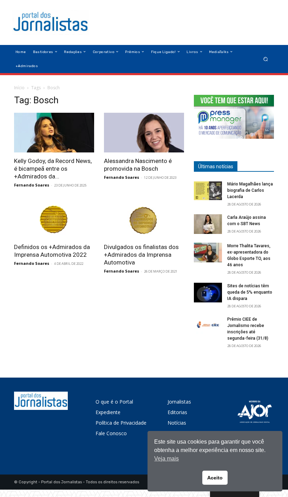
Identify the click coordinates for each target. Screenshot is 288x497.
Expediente (108, 412)
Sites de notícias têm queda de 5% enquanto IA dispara (249, 292)
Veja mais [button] (166, 459)
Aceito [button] (215, 477)
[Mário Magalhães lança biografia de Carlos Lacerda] (208, 191)
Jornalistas (179, 401)
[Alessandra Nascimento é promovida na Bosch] (144, 132)
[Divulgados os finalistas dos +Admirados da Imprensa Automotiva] (144, 219)
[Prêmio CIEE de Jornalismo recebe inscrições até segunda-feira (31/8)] (208, 326)
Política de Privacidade (121, 422)
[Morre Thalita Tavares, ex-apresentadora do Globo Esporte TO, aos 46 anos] (208, 252)
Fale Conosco (111, 433)
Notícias (177, 422)
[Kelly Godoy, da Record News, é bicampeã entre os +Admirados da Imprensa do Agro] (54, 132)
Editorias (177, 412)
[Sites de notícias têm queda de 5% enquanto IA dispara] (208, 292)
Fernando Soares (31, 185)
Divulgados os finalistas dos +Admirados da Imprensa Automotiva (141, 254)
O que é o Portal (114, 401)
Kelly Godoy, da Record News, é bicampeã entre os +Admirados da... (53, 168)
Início (19, 88)
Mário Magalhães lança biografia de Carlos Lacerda (250, 190)
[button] (266, 59)
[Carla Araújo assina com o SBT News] (208, 224)
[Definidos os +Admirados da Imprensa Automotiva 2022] (54, 219)
